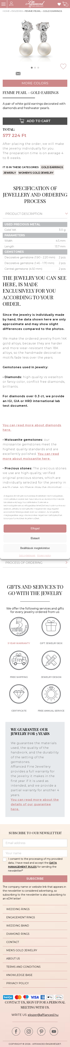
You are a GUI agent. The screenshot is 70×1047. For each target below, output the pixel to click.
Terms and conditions (23, 966)
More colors (35, 83)
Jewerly (10, 172)
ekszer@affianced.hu (43, 1015)
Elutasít (35, 538)
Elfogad (35, 528)
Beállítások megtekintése (35, 548)
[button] (32, 68)
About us (13, 958)
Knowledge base (19, 975)
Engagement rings (20, 917)
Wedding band (17, 925)
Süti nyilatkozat (27, 555)
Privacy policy (44, 555)
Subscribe (35, 878)
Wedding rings (18, 909)
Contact (12, 942)
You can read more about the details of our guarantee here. (35, 804)
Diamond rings (17, 933)
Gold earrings (52, 167)
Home (6, 11)
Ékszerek (17, 11)
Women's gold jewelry (35, 172)
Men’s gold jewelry (21, 950)
